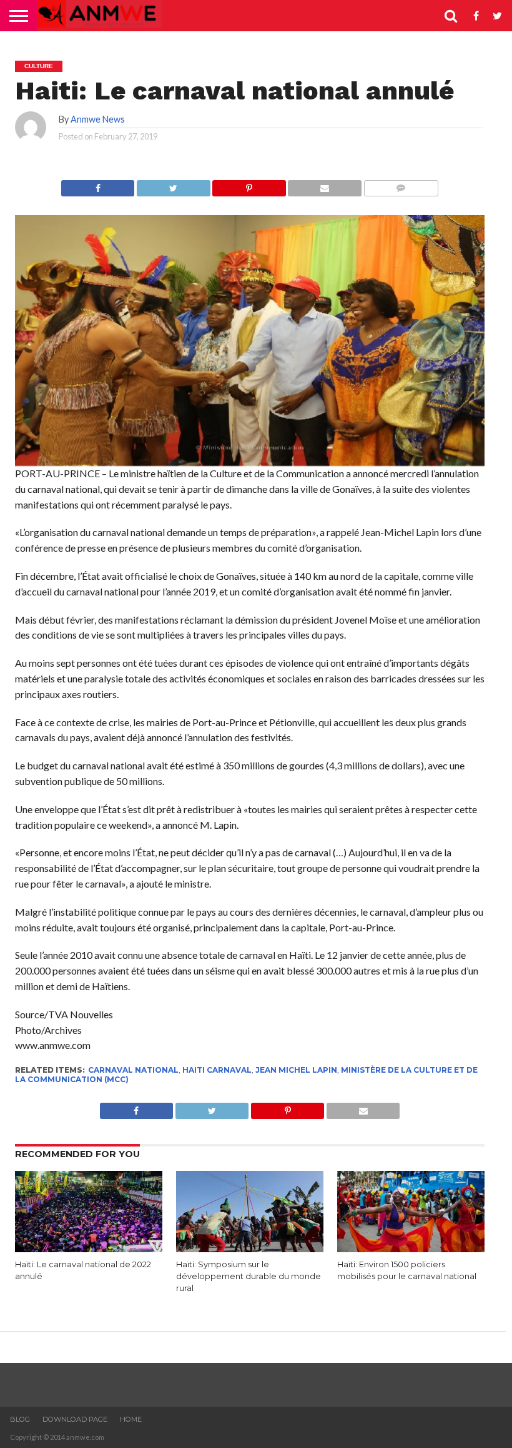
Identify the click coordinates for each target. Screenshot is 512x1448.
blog (20, 1419)
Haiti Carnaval (217, 1070)
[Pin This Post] (249, 185)
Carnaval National (133, 1070)
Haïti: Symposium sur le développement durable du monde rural (248, 1276)
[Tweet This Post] (173, 185)
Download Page (74, 1419)
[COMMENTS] (400, 185)
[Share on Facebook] (97, 185)
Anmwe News (98, 119)
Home (131, 1419)
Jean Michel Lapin (296, 1070)
